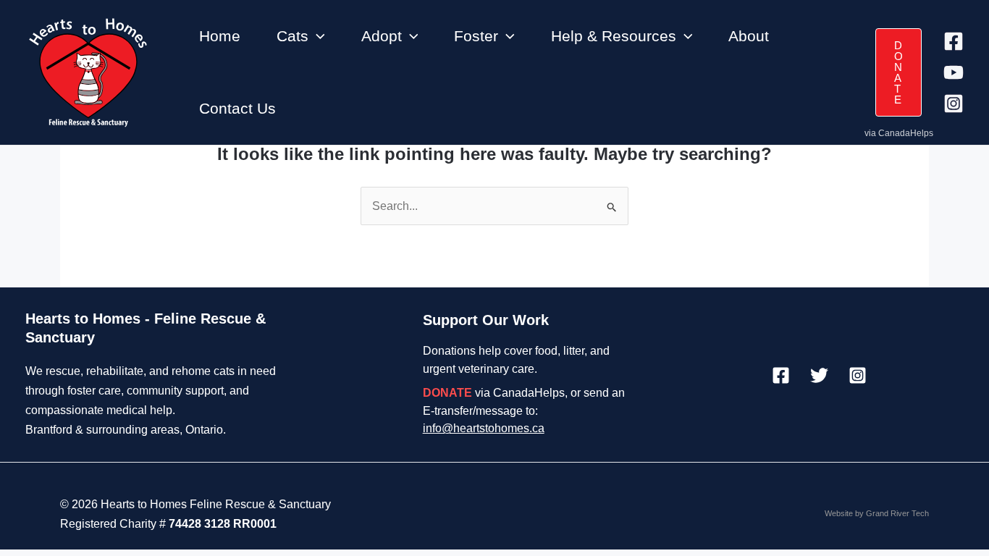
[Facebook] (953, 41)
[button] (316, 36)
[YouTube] (953, 72)
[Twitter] (819, 375)
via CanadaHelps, (495, 393)
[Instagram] (953, 103)
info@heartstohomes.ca (483, 428)
